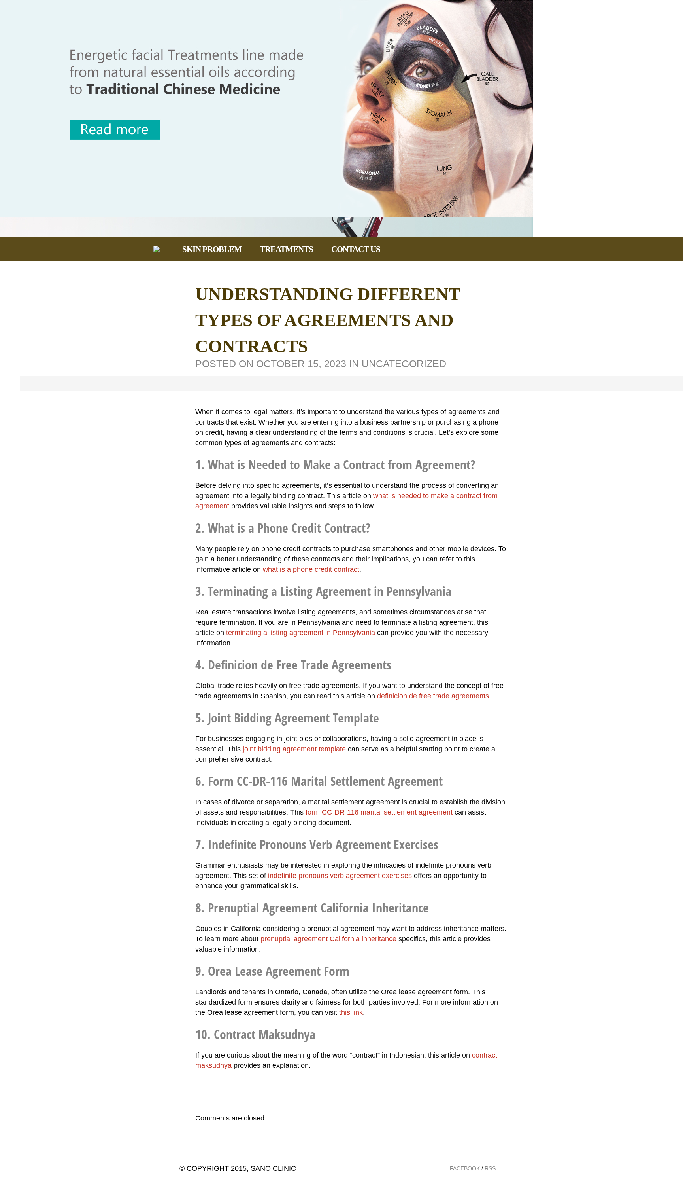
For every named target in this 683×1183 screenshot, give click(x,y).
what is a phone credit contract (311, 569)
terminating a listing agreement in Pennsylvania (300, 633)
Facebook (465, 1168)
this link (351, 1012)
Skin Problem (212, 249)
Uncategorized (404, 363)
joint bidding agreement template (294, 749)
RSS (490, 1168)
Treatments (286, 249)
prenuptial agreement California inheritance (328, 939)
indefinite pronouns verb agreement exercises (340, 876)
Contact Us (355, 249)
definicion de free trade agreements (433, 696)
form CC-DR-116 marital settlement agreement (379, 812)
